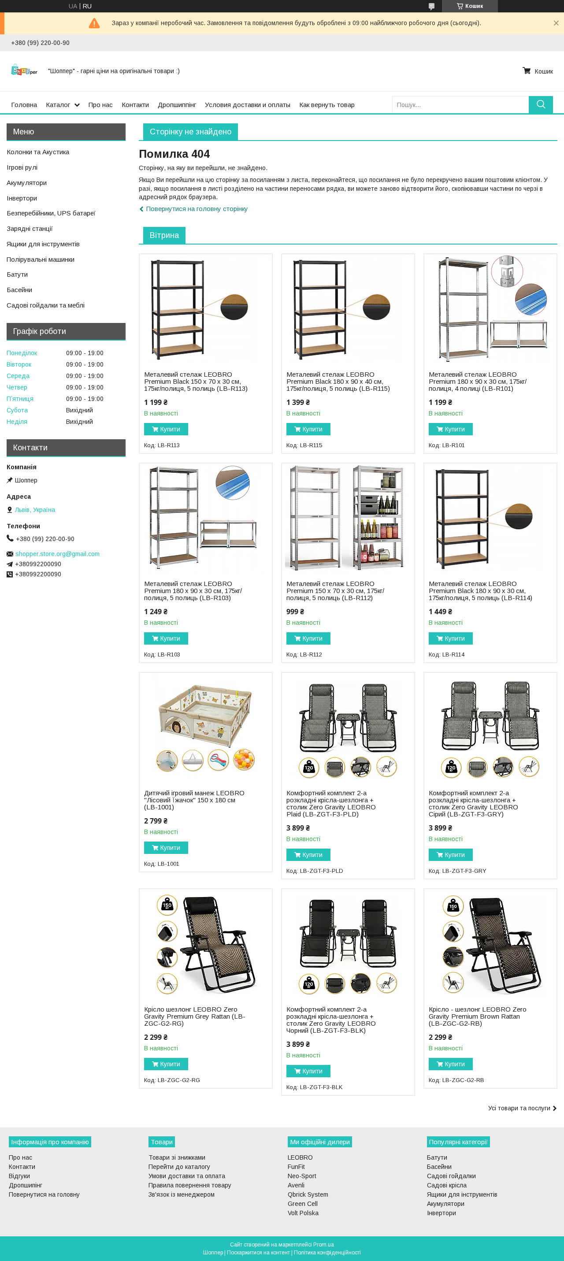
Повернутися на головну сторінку (197, 208)
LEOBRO (300, 1157)
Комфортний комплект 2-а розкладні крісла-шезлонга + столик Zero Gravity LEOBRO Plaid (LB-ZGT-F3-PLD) (331, 804)
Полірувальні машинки (40, 259)
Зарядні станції (30, 228)
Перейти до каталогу (179, 1166)
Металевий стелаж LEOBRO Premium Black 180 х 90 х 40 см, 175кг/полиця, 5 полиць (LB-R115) (338, 381)
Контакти (135, 104)
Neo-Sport (302, 1175)
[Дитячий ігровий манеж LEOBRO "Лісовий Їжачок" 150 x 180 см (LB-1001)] (205, 728)
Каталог (58, 104)
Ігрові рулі (22, 167)
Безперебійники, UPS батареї (51, 213)
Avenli (296, 1185)
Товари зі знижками (176, 1157)
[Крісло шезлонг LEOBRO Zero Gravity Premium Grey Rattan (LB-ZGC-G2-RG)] (205, 944)
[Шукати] (541, 104)
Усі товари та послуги (519, 1108)
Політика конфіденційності (327, 1253)
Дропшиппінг (177, 104)
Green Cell (303, 1203)
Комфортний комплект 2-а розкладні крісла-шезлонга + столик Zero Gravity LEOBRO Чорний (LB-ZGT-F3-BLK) (331, 1020)
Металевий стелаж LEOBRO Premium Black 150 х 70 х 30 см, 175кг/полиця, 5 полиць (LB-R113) (196, 381)
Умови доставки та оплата (186, 1175)
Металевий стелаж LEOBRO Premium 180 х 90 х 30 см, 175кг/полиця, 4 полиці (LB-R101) (478, 381)
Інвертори (22, 198)
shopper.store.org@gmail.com (57, 553)
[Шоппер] (24, 70)
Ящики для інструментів (43, 244)
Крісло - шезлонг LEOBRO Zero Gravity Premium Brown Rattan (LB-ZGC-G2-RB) (478, 1016)
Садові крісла (447, 1185)
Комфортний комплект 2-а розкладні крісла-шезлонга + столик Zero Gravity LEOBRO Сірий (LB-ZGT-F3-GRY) (473, 804)
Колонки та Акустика (38, 152)
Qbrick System (308, 1194)
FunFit (296, 1166)
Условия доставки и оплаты (247, 104)
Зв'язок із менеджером (181, 1194)
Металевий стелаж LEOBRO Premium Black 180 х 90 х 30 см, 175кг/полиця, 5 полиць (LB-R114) (480, 590)
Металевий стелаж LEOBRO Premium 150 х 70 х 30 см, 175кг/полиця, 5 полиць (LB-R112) (335, 590)
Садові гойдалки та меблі (46, 305)
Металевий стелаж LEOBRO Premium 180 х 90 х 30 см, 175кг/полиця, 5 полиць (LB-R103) (193, 590)
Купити (170, 429)
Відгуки (19, 1175)
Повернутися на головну (44, 1194)
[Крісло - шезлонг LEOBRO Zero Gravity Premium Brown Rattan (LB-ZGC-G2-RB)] (490, 944)
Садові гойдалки (451, 1175)
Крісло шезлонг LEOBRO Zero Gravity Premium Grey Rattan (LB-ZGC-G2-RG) (194, 1016)
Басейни (19, 289)
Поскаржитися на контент (258, 1253)
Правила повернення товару (189, 1185)
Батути (17, 274)
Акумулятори (27, 182)
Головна (24, 104)
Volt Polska (303, 1212)
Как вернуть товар (327, 104)
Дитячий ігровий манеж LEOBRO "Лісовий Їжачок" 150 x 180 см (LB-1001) (194, 800)
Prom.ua (323, 1245)
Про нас (101, 104)
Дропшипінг (25, 1185)
